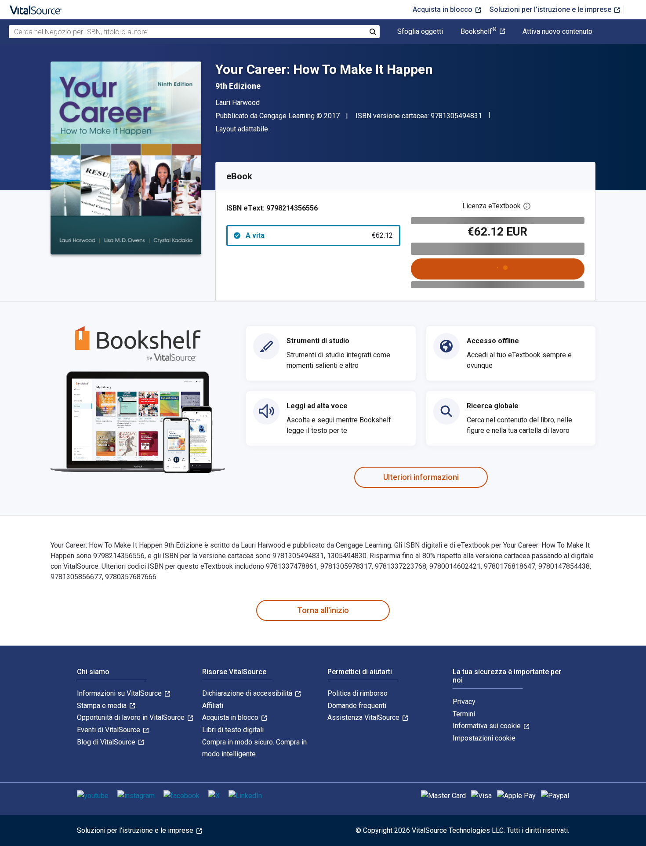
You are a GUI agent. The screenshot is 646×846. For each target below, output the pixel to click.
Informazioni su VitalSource (120, 693)
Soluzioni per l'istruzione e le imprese (551, 9)
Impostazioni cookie (484, 738)
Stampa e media (102, 705)
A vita (319, 235)
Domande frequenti (356, 705)
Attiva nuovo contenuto (557, 31)
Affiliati (212, 705)
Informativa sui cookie (488, 726)
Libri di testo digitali (233, 730)
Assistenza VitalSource (364, 717)
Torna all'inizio (323, 610)
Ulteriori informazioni (421, 477)
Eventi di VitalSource (109, 730)
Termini (464, 714)
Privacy (464, 701)
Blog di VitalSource (107, 742)
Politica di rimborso (357, 693)
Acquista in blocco (443, 9)
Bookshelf (479, 31)
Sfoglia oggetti (420, 31)
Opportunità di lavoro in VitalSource (131, 717)
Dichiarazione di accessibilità (248, 693)
